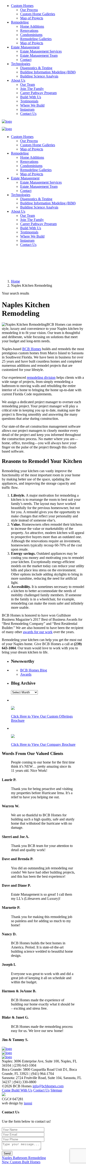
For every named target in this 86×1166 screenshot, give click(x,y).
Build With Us (30, 97)
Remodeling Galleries (36, 39)
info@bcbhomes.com (48, 1086)
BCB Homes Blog (33, 670)
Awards (25, 674)
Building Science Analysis (39, 76)
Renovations (29, 31)
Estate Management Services (41, 51)
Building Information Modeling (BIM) (48, 72)
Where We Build (32, 105)
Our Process (29, 10)
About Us (18, 80)
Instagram (27, 109)
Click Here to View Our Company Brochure (43, 744)
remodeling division (41, 377)
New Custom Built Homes (21, 1162)
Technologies (20, 64)
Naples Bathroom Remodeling (24, 1158)
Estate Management (25, 47)
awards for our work (38, 632)
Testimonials (29, 101)
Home (15, 281)
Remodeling (20, 22)
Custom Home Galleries (37, 14)
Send (7, 1153)
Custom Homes (22, 6)
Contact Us (28, 114)
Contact (25, 60)
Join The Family (32, 89)
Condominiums (31, 35)
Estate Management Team (39, 55)
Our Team (27, 84)
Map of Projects (31, 18)
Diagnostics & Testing (36, 68)
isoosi (28, 1103)
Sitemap (56, 1090)
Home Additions (32, 26)
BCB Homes (31, 349)
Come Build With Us (17, 1090)
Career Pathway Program (38, 93)
